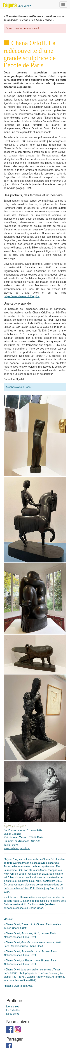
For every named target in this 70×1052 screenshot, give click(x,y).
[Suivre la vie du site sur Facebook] (9, 1029)
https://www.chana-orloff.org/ (20, 296)
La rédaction (13, 1010)
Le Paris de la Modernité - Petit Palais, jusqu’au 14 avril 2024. (33, 888)
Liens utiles (12, 1006)
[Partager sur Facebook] (9, 1045)
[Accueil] (16, 4)
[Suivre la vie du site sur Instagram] (17, 1029)
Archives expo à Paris (18, 387)
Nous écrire (12, 1013)
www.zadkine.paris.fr (15, 848)
